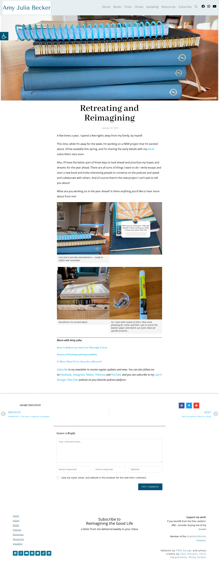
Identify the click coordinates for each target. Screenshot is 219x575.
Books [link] (16, 525)
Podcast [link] (17, 529)
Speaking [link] (18, 543)
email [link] (151, 149)
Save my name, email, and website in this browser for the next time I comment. (104, 477)
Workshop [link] (18, 534)
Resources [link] (18, 539)
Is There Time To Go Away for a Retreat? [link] (79, 361)
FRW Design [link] (184, 550)
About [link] (16, 520)
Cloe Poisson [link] (189, 553)
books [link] (202, 529)
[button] (182, 405)
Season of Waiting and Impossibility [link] (77, 354)
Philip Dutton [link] (197, 557)
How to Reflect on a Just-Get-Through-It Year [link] (82, 347)
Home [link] (16, 515)
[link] (4, 36)
